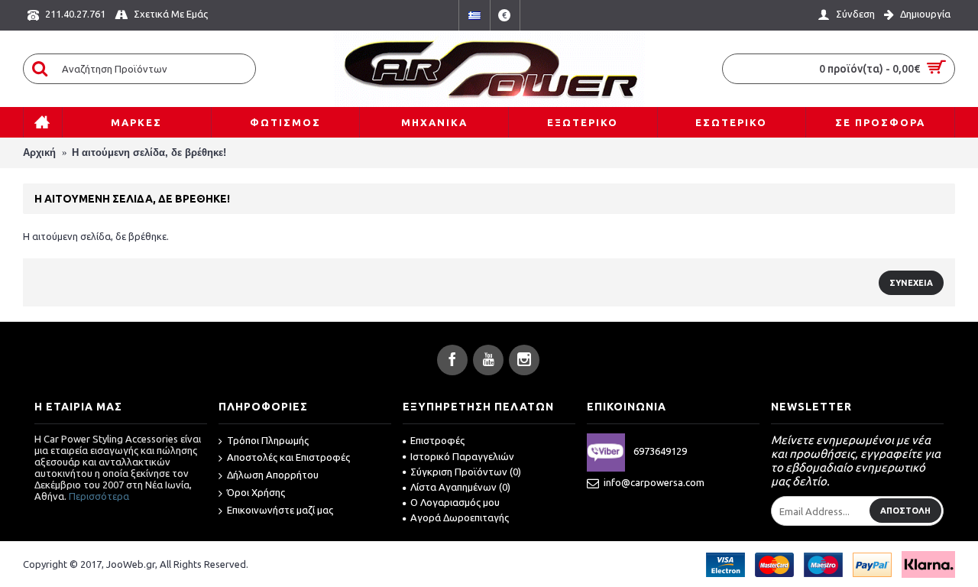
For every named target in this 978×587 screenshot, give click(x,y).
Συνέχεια (911, 282)
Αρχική (39, 152)
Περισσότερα (99, 496)
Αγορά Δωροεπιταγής (459, 517)
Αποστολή (905, 510)
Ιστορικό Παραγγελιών (462, 456)
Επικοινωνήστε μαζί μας (280, 509)
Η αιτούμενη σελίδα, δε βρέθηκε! (149, 152)
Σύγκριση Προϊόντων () (465, 471)
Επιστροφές (437, 440)
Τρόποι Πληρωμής (268, 440)
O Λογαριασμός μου (455, 502)
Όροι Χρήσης (256, 492)
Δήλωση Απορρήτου (273, 474)
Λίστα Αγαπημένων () (460, 487)
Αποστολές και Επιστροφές (288, 457)
